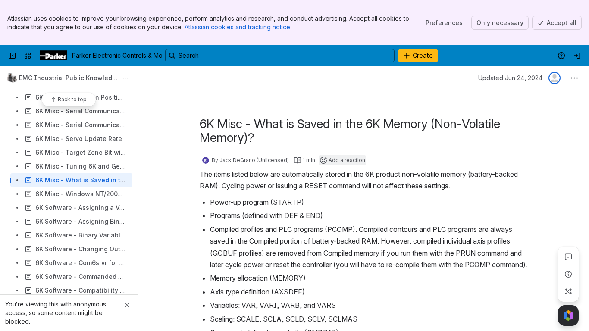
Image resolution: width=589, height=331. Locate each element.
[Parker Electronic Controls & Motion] (53, 55)
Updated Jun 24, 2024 (510, 77)
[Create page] (568, 291)
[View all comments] (568, 257)
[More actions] (125, 78)
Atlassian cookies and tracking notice (237, 27)
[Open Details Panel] (568, 274)
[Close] (127, 305)
